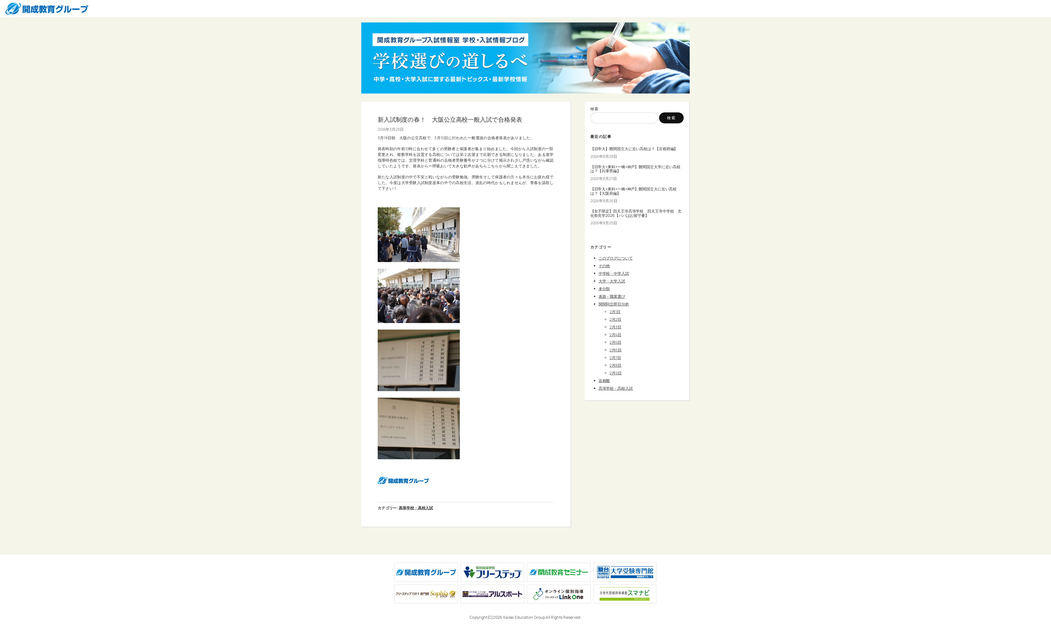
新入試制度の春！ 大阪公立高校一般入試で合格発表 (450, 119)
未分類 (604, 288)
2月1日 (615, 311)
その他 (604, 265)
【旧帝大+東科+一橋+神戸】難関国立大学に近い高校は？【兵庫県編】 (635, 169)
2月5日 (616, 342)
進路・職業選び (612, 296)
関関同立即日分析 (614, 304)
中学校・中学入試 (614, 273)
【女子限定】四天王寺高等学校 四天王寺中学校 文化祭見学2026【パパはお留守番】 (636, 213)
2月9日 (616, 373)
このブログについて (616, 258)
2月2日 (616, 319)
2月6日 (616, 350)
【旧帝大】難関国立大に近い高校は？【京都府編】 (634, 149)
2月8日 (616, 365)
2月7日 (615, 357)
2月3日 (616, 327)
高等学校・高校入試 (416, 507)
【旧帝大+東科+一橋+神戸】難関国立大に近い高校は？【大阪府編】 (633, 191)
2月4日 (616, 334)
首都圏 (604, 380)
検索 (594, 108)
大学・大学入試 (612, 281)
